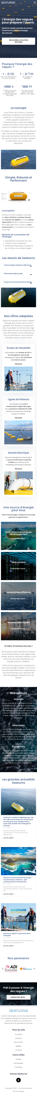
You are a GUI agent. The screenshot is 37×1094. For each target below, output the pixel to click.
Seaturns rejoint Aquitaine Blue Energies (17, 934)
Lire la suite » (8, 838)
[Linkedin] (18, 1080)
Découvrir (18, 364)
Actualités (8, 828)
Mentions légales (18, 1091)
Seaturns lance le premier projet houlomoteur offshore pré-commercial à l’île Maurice (17, 879)
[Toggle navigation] (35, 2)
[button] (3, 969)
